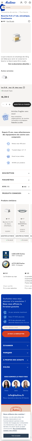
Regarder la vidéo (17, 122)
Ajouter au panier (22, 104)
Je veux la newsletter (16, 333)
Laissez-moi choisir (10, 430)
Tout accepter (16, 435)
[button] (7, 235)
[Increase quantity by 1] (10, 104)
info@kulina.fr (16, 395)
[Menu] (2, 2)
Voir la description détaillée (18, 64)
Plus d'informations (19, 428)
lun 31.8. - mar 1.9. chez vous (12, 87)
